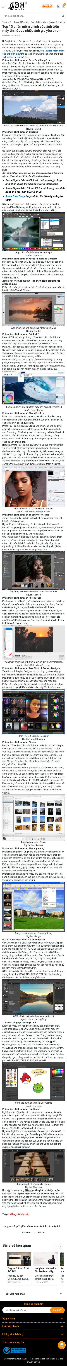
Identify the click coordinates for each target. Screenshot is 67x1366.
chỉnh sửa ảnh (25, 419)
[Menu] (4, 6)
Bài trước (26, 1232)
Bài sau (41, 1232)
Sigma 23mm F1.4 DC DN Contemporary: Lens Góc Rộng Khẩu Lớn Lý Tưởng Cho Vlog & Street (19, 1270)
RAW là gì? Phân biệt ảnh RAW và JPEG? (33, 79)
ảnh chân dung (17, 442)
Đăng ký (57, 1310)
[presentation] (54, 1246)
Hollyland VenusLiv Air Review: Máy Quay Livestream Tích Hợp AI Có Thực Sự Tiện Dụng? (46, 1270)
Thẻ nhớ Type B (22, 280)
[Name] (63, 16)
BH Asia (29, 1190)
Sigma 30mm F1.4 (23, 180)
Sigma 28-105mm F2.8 (27, 188)
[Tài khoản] (58, 6)
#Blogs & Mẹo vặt (19, 1214)
